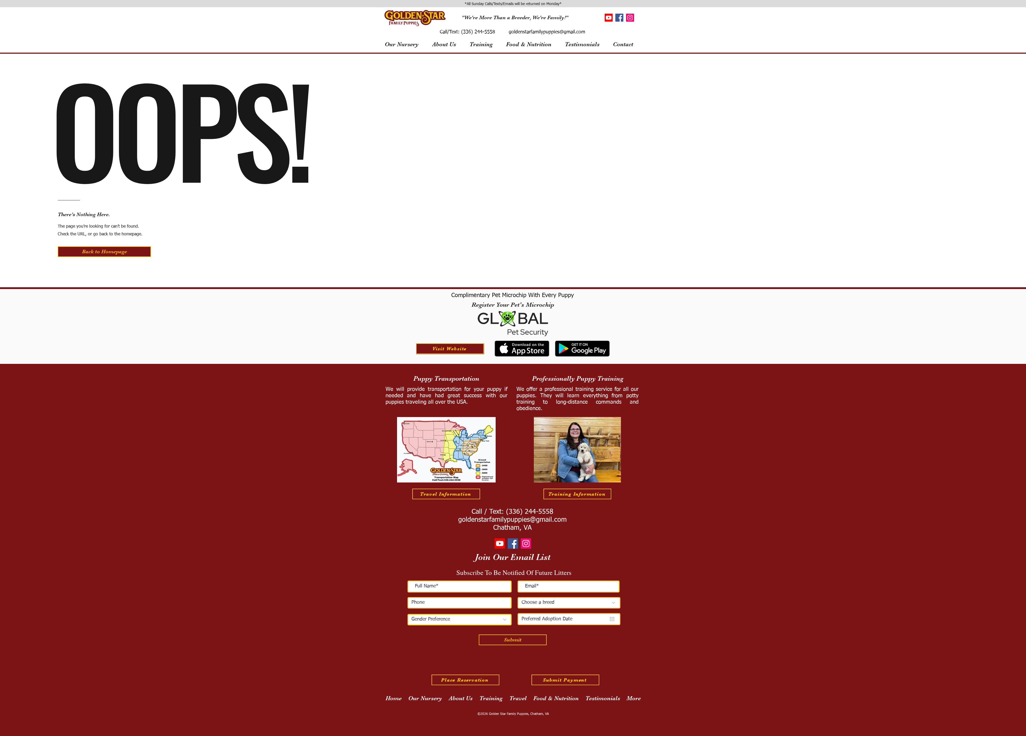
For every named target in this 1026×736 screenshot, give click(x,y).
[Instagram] (630, 18)
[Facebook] (619, 18)
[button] (104, 251)
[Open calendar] (612, 619)
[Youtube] (609, 18)
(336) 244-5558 (477, 32)
